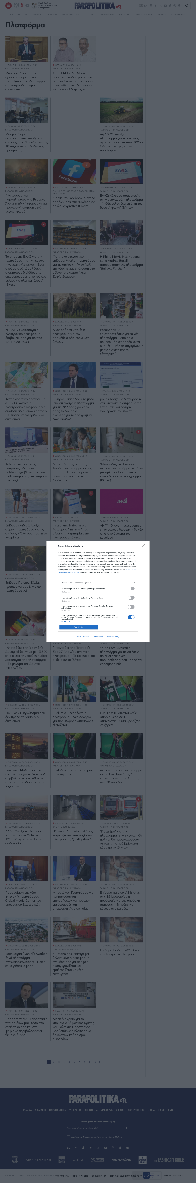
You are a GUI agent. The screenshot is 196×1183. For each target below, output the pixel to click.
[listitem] (98, 582)
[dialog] (98, 591)
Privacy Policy (113, 637)
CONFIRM (79, 627)
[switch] (131, 588)
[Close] (144, 546)
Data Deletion (83, 637)
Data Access (98, 637)
